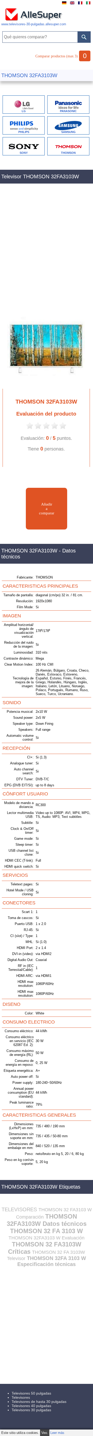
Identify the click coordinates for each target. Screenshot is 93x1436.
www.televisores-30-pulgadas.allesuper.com (33, 24)
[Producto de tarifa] (30, 428)
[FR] (80, 5)
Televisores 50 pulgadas (31, 1393)
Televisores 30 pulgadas (31, 1410)
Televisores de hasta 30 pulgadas (39, 1402)
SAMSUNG (68, 131)
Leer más (57, 1433)
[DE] (64, 5)
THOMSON (68, 152)
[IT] (88, 5)
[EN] (72, 5)
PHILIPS (23, 131)
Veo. (44, 1433)
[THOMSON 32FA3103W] (44, 384)
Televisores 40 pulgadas (31, 1406)
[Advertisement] (46, 248)
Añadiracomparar (46, 508)
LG (24, 111)
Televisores (21, 1397)
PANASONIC (68, 111)
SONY (24, 152)
